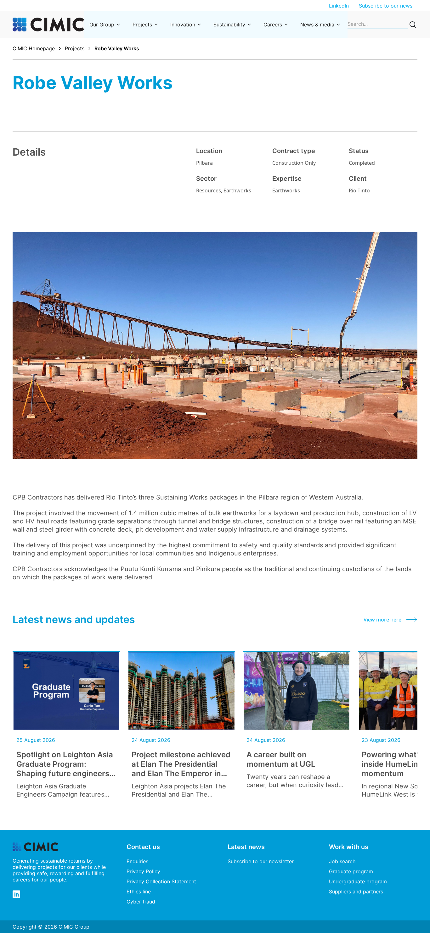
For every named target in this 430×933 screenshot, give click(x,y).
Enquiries (137, 861)
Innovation (182, 24)
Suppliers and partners (356, 891)
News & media (317, 24)
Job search (342, 861)
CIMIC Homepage (34, 48)
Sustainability (229, 24)
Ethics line (139, 891)
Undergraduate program (358, 881)
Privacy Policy (143, 871)
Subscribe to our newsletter (261, 861)
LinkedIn (339, 6)
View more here (382, 619)
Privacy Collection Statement (161, 881)
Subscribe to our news (385, 6)
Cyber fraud (141, 901)
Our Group (101, 24)
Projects (142, 24)
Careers (272, 24)
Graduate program (351, 871)
